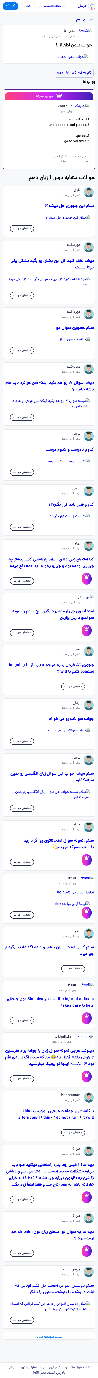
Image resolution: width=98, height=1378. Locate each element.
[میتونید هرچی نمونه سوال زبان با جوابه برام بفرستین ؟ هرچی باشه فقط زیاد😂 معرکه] (86, 1076)
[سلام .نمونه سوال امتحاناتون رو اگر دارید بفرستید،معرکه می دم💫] (86, 860)
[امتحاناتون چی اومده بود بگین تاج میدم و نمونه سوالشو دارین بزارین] (86, 630)
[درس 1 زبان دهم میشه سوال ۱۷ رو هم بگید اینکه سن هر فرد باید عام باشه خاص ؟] (49, 403)
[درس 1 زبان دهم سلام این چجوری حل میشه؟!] (49, 218)
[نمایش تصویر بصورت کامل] (49, 57)
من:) (76, 1149)
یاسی (76, 434)
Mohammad (70, 1095)
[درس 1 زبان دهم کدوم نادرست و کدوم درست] (49, 461)
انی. (78, 597)
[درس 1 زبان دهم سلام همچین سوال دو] (49, 339)
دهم (92, 19)
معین (76, 931)
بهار (77, 544)
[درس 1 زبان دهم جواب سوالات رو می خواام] (49, 730)
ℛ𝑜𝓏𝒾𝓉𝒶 (69, 31)
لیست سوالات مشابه (49, 1337)
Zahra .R (65, 106)
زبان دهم (82, 19)
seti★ (72, 879)
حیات (75, 825)
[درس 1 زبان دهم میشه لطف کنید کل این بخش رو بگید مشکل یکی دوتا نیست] (49, 282)
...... (76, 649)
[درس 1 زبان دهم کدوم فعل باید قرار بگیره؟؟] (49, 516)
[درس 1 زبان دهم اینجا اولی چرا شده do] (49, 904)
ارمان (76, 703)
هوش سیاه (71, 1270)
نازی (77, 190)
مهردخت (73, 245)
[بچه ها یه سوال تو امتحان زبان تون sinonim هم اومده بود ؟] (86, 1251)
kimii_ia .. (63, 1037)
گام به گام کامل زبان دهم (74, 73)
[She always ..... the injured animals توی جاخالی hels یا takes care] (86, 1018)
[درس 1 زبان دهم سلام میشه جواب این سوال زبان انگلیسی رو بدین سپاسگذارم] (49, 794)
